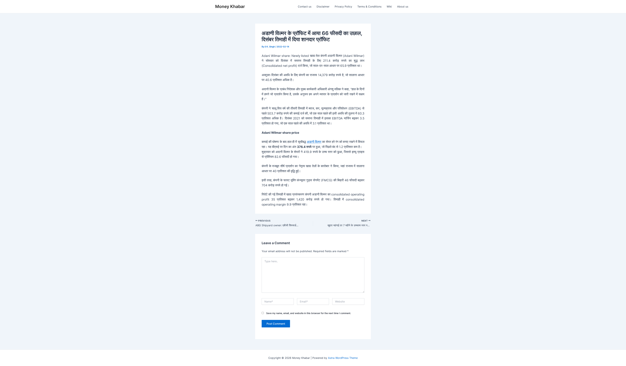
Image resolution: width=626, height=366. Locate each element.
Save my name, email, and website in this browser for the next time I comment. (308, 313)
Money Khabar (230, 6)
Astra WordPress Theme (343, 357)
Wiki (389, 6)
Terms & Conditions (369, 6)
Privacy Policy (343, 6)
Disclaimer (323, 6)
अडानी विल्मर (314, 142)
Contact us (304, 6)
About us (402, 6)
